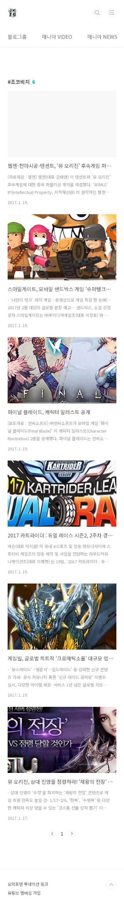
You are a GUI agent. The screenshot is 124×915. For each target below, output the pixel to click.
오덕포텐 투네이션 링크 (28, 884)
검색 (97, 12)
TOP (111, 885)
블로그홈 (17, 36)
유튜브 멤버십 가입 (24, 893)
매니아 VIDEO (57, 36)
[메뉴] (111, 12)
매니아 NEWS (102, 36)
